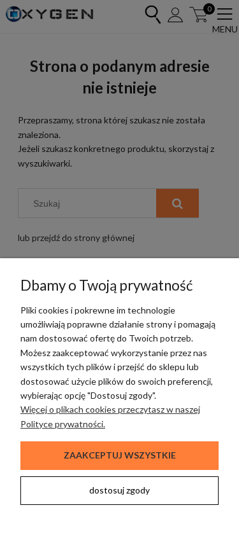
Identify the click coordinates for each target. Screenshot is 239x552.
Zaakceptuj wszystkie (120, 455)
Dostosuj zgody (119, 490)
